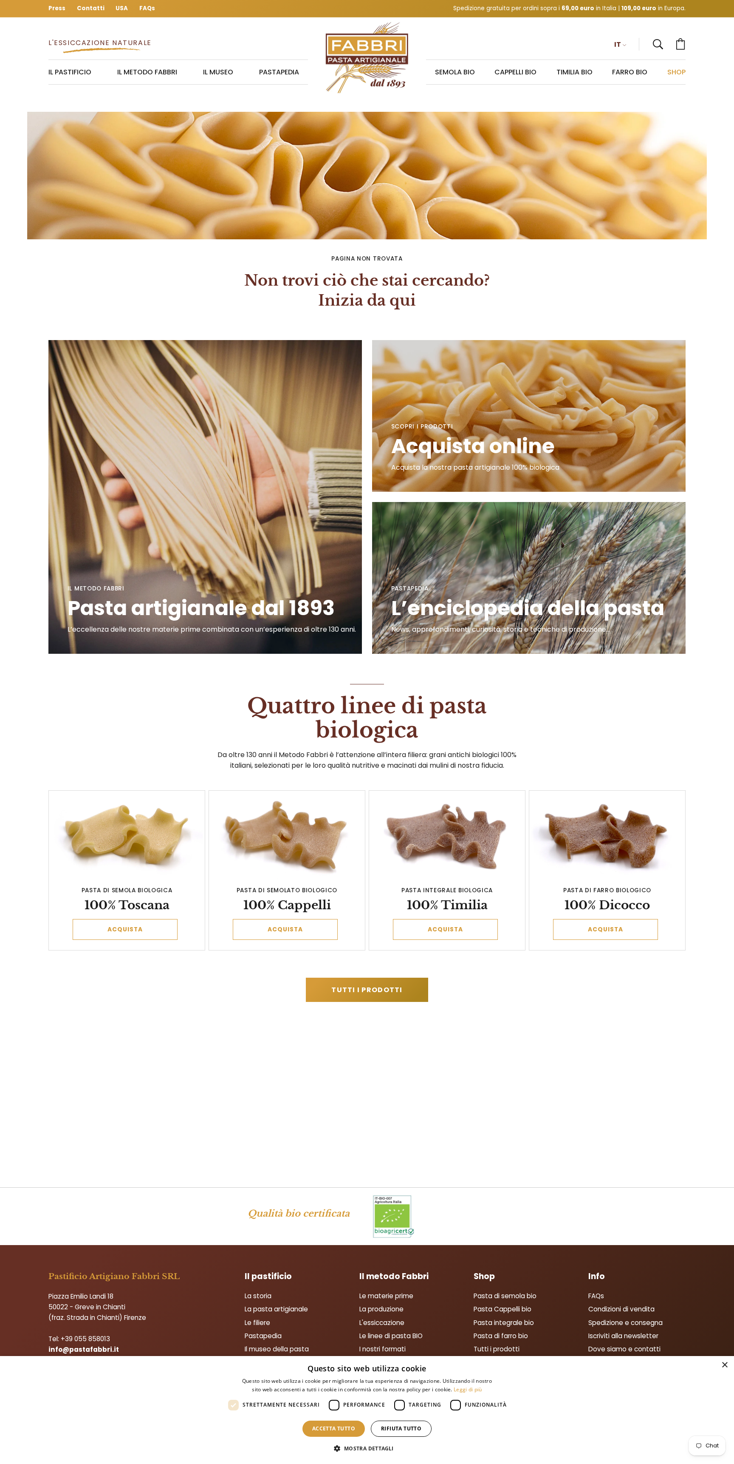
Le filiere (257, 1322)
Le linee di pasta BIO (391, 1335)
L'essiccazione (381, 1322)
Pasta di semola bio (505, 1295)
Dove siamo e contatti (624, 1349)
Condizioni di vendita (621, 1309)
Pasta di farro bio (501, 1335)
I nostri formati (382, 1349)
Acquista (125, 929)
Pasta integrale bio (504, 1322)
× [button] (724, 1365)
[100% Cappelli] (287, 836)
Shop (484, 1276)
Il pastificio (268, 1276)
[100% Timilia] (447, 836)
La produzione (381, 1309)
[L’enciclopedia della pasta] (529, 578)
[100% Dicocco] (607, 836)
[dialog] (367, 1410)
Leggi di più (468, 1389)
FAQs (596, 1295)
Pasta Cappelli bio (502, 1309)
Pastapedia (263, 1335)
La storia (258, 1295)
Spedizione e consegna (625, 1322)
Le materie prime (386, 1295)
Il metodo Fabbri (394, 1276)
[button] (658, 44)
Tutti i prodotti (366, 990)
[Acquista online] (529, 416)
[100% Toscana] (127, 836)
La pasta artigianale (276, 1309)
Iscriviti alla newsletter (623, 1335)
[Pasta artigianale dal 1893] (367, 58)
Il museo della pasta (277, 1349)
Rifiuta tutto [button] (401, 1428)
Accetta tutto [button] (333, 1428)
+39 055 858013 (85, 1338)
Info (596, 1276)
